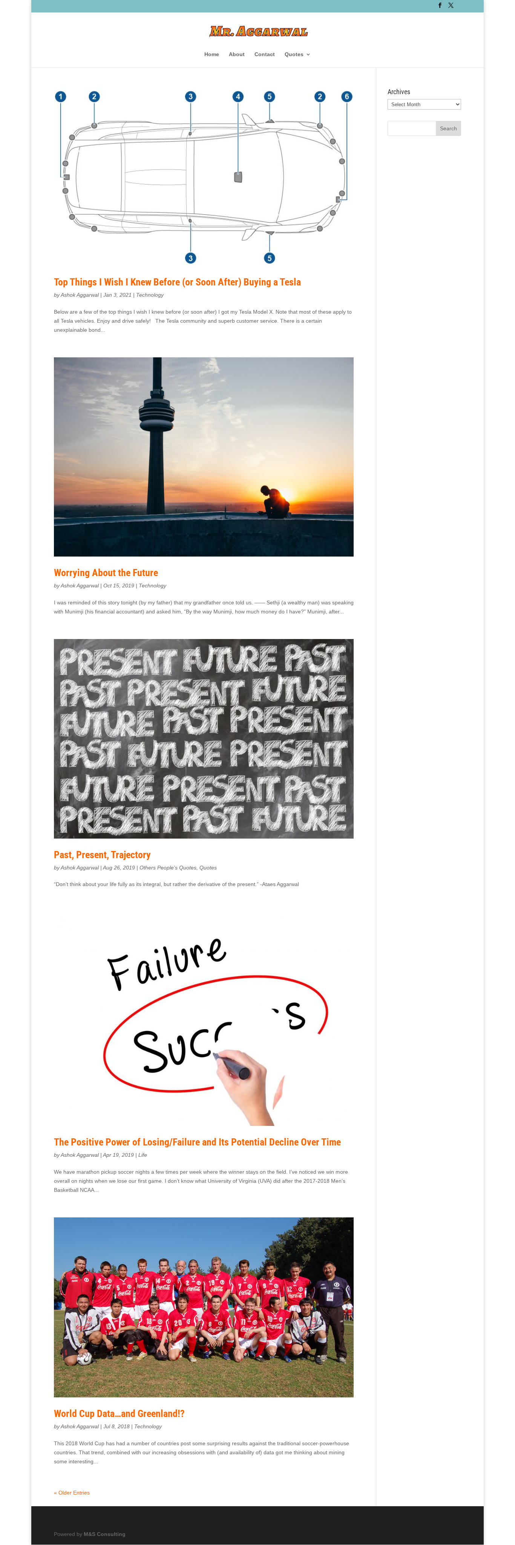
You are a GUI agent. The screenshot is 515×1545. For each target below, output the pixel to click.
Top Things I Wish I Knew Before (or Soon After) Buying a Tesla (177, 282)
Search (448, 128)
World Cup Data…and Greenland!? (119, 1413)
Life (142, 1155)
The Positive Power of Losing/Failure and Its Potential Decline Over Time (197, 1142)
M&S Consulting (105, 1534)
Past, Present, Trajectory (102, 854)
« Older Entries (72, 1493)
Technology (150, 295)
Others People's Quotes (167, 868)
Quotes (294, 54)
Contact (264, 54)
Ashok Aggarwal (80, 295)
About (237, 54)
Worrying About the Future (106, 572)
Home (211, 54)
